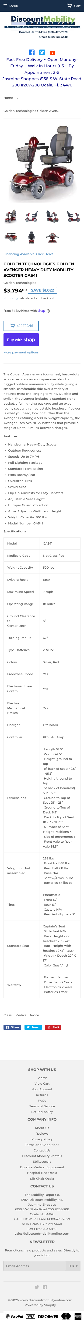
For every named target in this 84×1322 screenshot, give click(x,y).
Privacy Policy (42, 1139)
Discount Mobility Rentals (42, 1156)
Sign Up (73, 1266)
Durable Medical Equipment (42, 1167)
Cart (76, 6)
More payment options (21, 352)
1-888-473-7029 (58, 1219)
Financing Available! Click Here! (28, 254)
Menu (13, 6)
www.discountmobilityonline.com (46, 1300)
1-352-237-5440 (51, 1224)
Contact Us (42, 1150)
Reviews (42, 1133)
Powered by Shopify (40, 1305)
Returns (42, 1095)
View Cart (42, 1083)
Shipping (11, 298)
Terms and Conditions (42, 1145)
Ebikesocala (42, 1161)
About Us (42, 1128)
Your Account (42, 1089)
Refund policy (42, 1112)
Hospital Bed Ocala (42, 1173)
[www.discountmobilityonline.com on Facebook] (44, 1288)
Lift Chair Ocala (42, 1178)
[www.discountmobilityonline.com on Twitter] (37, 1288)
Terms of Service (42, 1106)
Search (42, 1078)
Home (8, 98)
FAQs (42, 1100)
